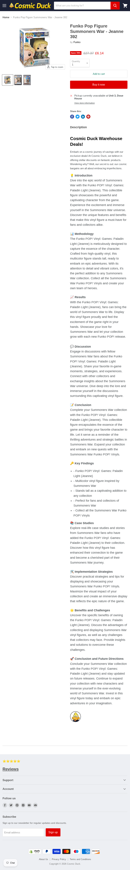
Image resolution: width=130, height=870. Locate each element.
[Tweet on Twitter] (77, 117)
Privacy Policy (59, 859)
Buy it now (98, 84)
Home (6, 17)
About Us (43, 859)
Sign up (53, 832)
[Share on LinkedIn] (83, 117)
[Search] (115, 5)
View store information (84, 103)
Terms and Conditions (80, 859)
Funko (76, 42)
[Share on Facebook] (72, 117)
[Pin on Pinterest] (88, 117)
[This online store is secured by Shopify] (34, 853)
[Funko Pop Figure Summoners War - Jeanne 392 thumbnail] (7, 80)
